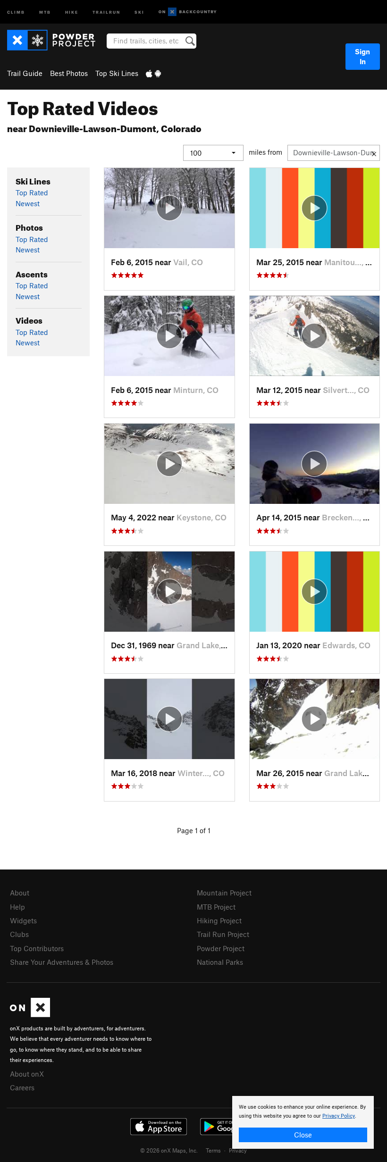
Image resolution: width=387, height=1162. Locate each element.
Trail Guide (24, 73)
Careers (22, 1087)
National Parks (220, 962)
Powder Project (220, 948)
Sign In (362, 56)
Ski (139, 11)
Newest (28, 203)
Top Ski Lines (116, 73)
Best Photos (69, 73)
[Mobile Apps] (153, 73)
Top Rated (32, 192)
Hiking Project (219, 920)
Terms (213, 1150)
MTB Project (216, 907)
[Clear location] (374, 153)
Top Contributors (37, 948)
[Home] (56, 40)
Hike (71, 11)
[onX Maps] (30, 1014)
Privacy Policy (338, 1116)
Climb (16, 11)
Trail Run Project (223, 934)
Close (303, 1134)
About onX (27, 1074)
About (19, 892)
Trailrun (106, 11)
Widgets (23, 920)
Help (17, 907)
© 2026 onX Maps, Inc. (169, 1150)
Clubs (19, 934)
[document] (303, 1122)
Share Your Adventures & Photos (61, 962)
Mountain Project (224, 892)
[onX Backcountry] (187, 12)
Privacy (238, 1150)
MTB (45, 11)
